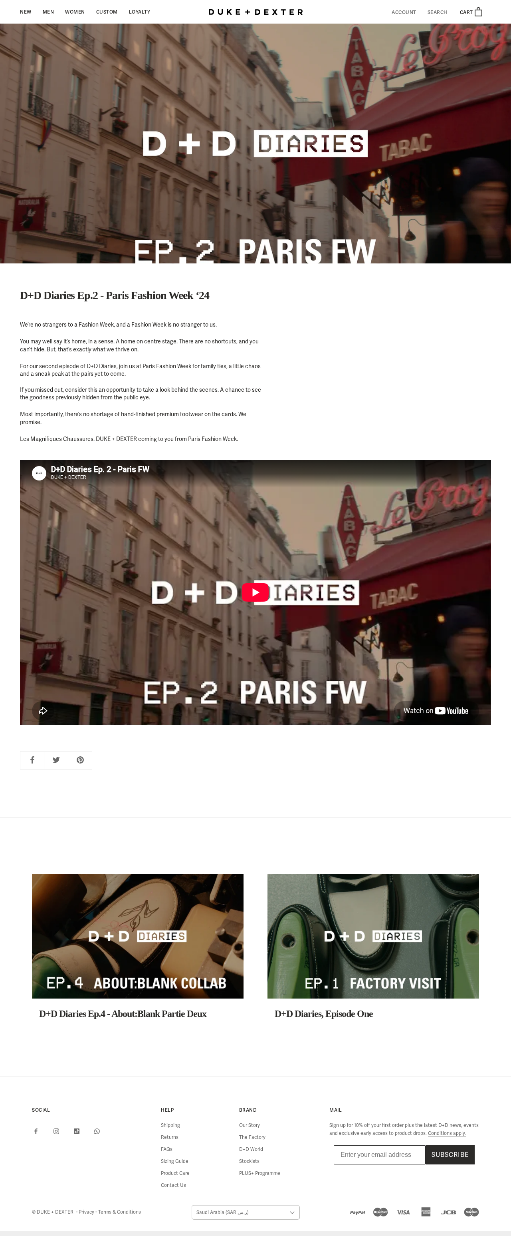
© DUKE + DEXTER (53, 1212)
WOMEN (75, 11)
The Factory (252, 1137)
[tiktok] (76, 1131)
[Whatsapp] (97, 1131)
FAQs (166, 1149)
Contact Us (173, 1185)
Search (438, 12)
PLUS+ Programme (259, 1173)
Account (404, 12)
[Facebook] (36, 1131)
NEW (26, 11)
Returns (169, 1137)
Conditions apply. (447, 1133)
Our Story (249, 1125)
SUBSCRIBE (450, 1154)
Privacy (87, 1212)
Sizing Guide (174, 1161)
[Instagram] (56, 1131)
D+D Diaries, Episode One (324, 1014)
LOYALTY (140, 11)
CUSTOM (107, 11)
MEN (48, 11)
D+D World (251, 1149)
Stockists (249, 1161)
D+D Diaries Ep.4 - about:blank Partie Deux (122, 1014)
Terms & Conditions (119, 1212)
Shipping (170, 1125)
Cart (467, 12)
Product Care (175, 1173)
